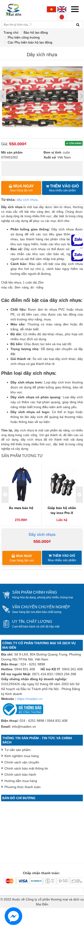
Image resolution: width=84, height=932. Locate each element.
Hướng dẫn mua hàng (20, 781)
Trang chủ (11, 32)
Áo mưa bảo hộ (21, 508)
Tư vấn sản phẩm (17, 750)
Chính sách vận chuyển (21, 762)
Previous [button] (5, 494)
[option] (21, 494)
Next (81, 96)
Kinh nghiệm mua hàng (21, 756)
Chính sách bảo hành (20, 774)
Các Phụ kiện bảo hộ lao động (30, 42)
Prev (3, 96)
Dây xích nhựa (42, 534)
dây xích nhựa (27, 199)
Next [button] (79, 494)
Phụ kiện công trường (24, 37)
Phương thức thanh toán (22, 787)
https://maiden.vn (29, 699)
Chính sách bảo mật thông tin (26, 768)
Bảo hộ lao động (36, 32)
